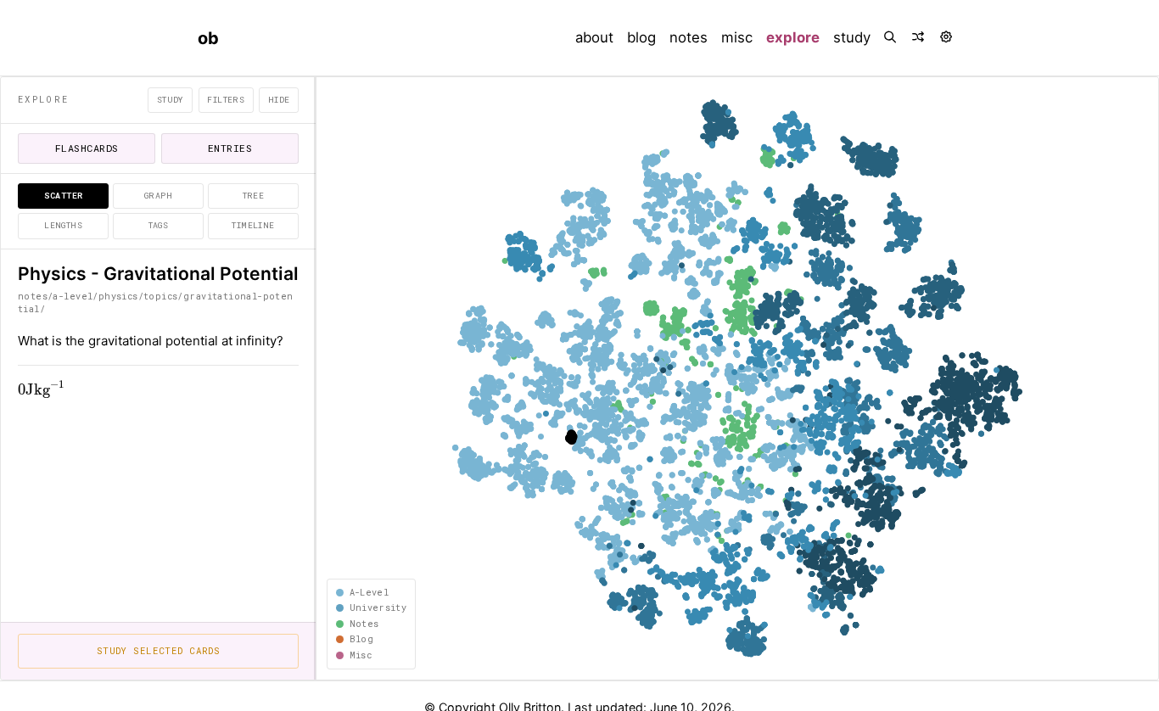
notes (688, 37)
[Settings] (947, 37)
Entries (230, 148)
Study (170, 99)
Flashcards (87, 148)
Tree (254, 195)
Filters (225, 99)
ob (208, 38)
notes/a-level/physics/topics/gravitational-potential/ (156, 302)
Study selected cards (159, 651)
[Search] (891, 37)
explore (796, 37)
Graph (158, 195)
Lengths (63, 225)
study (852, 37)
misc (737, 37)
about (594, 37)
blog (641, 37)
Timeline (253, 225)
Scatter (63, 195)
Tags (158, 225)
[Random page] (919, 37)
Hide (279, 99)
